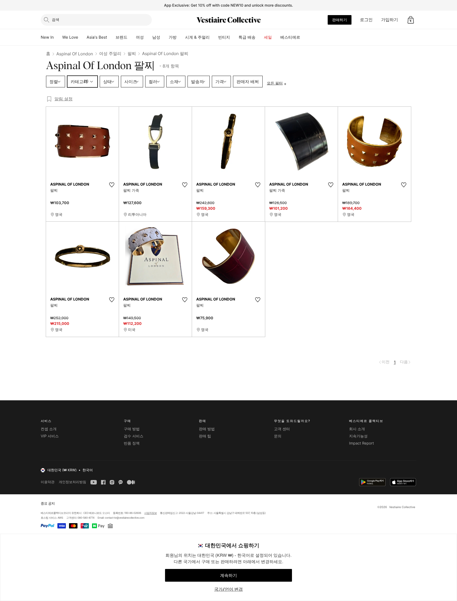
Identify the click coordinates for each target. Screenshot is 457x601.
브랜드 (121, 37)
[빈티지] (234, 37)
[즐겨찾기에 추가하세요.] (111, 185)
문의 (277, 436)
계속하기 (228, 575)
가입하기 (389, 19)
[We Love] (82, 37)
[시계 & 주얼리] (214, 37)
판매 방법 (207, 429)
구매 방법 (132, 429)
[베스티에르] (304, 37)
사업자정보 (150, 513)
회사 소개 (357, 429)
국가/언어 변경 (228, 589)
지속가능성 (358, 436)
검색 (55, 19)
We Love (70, 37)
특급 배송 (247, 37)
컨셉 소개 (49, 429)
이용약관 (47, 482)
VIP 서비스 (50, 436)
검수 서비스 (133, 436)
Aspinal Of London (74, 53)
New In (47, 37)
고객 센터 (282, 429)
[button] (410, 20)
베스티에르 (290, 37)
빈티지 (224, 37)
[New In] (58, 37)
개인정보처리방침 (72, 482)
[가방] (181, 37)
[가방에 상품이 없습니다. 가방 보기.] (410, 20)
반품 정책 (132, 443)
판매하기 (339, 20)
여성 (140, 37)
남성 (156, 37)
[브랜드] (132, 37)
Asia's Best (97, 37)
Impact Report (361, 443)
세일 (268, 37)
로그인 (366, 19)
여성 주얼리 (110, 53)
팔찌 (131, 53)
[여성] (148, 37)
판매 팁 (205, 436)
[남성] (164, 37)
